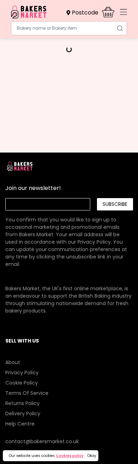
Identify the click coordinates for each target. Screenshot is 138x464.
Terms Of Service (26, 393)
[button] (84, 12)
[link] (69, 234)
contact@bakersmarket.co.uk (42, 441)
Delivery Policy (22, 413)
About (12, 362)
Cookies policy (70, 455)
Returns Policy (22, 403)
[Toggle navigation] (123, 12)
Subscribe (115, 204)
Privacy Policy (94, 241)
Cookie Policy (21, 382)
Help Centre (20, 423)
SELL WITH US (22, 340)
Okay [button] (91, 455)
